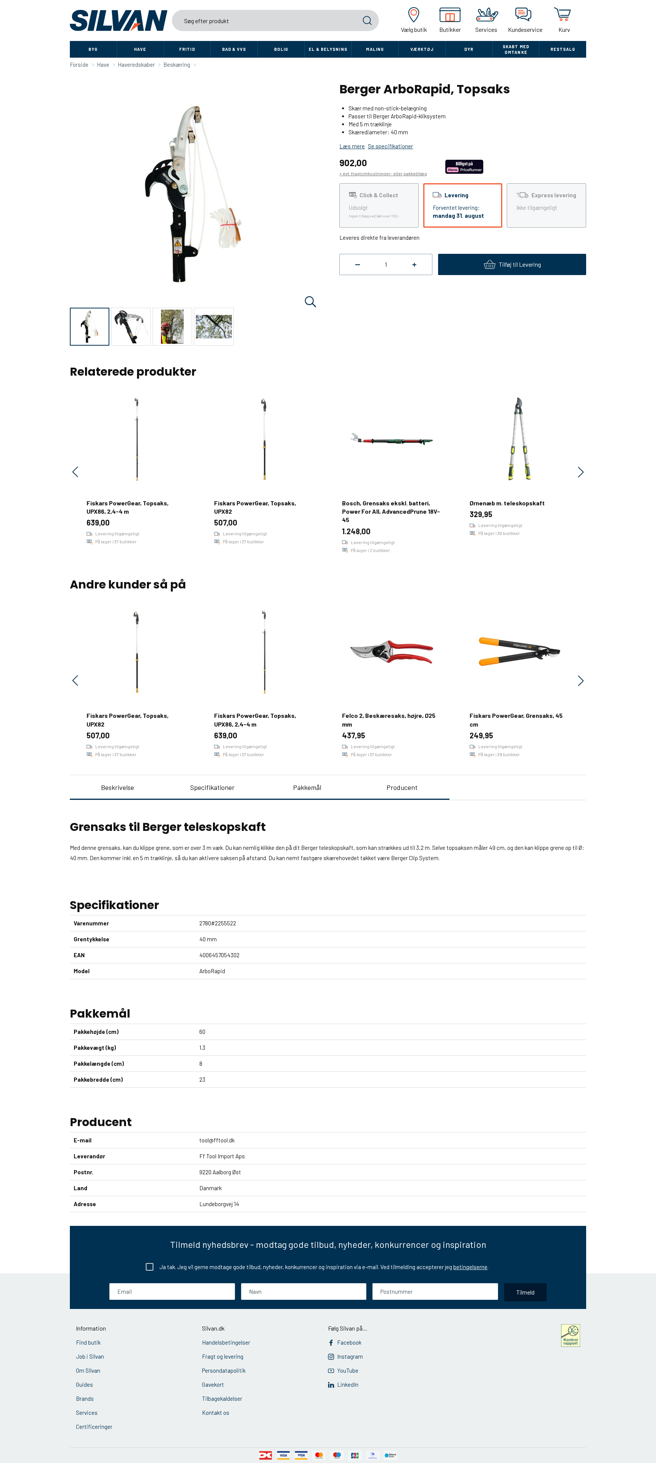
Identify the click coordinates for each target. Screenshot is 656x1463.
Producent (402, 787)
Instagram (350, 1356)
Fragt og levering (222, 1356)
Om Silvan (88, 1370)
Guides (84, 1384)
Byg (93, 49)
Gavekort (213, 1384)
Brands (85, 1398)
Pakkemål (307, 787)
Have (140, 49)
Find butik (88, 1342)
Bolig (281, 49)
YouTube (347, 1370)
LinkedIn (347, 1384)
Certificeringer (94, 1426)
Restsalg (563, 49)
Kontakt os (215, 1412)
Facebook (349, 1342)
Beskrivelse (117, 787)
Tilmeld (525, 1292)
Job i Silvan (90, 1356)
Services (87, 1412)
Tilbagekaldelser (222, 1398)
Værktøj (422, 49)
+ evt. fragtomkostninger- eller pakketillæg (383, 173)
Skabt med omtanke (516, 49)
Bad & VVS (234, 49)
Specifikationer (212, 787)
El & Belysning (328, 49)
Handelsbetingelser (226, 1342)
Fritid (187, 49)
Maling (375, 49)
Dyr (468, 49)
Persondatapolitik (224, 1370)
